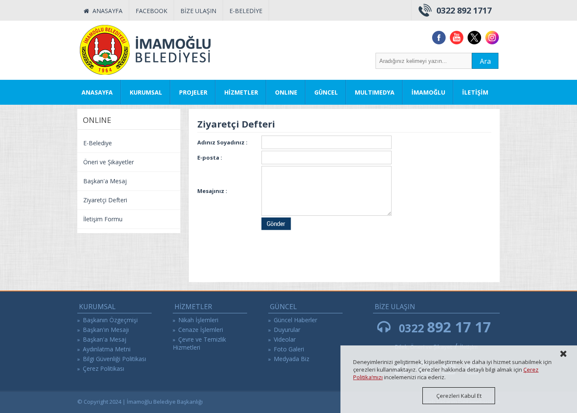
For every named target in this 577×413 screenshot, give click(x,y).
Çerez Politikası (103, 368)
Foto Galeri (289, 349)
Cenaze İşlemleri (200, 330)
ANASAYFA (105, 11)
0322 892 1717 (464, 10)
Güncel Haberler (295, 320)
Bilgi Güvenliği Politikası (114, 359)
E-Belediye (97, 143)
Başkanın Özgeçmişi (110, 320)
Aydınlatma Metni (107, 349)
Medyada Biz (291, 359)
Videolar (285, 339)
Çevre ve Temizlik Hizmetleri (199, 343)
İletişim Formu (102, 219)
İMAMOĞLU (428, 92)
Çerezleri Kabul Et (459, 395)
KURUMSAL (146, 92)
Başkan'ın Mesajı (106, 330)
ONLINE (286, 92)
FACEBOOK (151, 11)
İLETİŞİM (475, 92)
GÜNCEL (326, 92)
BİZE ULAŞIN (198, 11)
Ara (485, 61)
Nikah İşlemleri (198, 320)
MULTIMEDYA (375, 92)
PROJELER (193, 92)
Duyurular (287, 330)
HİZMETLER (241, 92)
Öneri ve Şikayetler (108, 162)
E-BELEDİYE (245, 11)
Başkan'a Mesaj (105, 181)
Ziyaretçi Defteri (105, 200)
